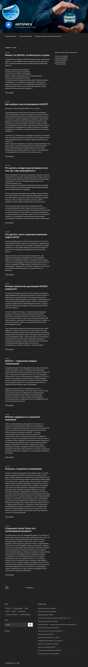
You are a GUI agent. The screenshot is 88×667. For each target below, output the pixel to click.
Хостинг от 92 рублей (62, 56)
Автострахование (18, 608)
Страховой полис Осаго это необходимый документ (20, 530)
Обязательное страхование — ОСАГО (48, 637)
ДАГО (26, 608)
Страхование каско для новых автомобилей (50, 631)
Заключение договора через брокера (48, 627)
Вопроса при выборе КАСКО (46, 634)
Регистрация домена (62, 58)
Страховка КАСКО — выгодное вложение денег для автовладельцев (57, 624)
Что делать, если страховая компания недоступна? (26, 236)
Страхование (22, 611)
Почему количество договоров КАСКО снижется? (26, 287)
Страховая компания (25, 36)
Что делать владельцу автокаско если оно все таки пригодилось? (26, 169)
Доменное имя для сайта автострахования (48, 36)
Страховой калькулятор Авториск (47, 611)
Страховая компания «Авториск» (47, 608)
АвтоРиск (8, 608)
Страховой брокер (25, 614)
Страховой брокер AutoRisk (45, 615)
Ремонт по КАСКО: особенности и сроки (27, 55)
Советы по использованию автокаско (48, 644)
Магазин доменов (61, 62)
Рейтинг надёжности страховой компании (22, 418)
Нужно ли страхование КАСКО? (47, 647)
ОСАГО (14, 611)
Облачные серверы (61, 60)
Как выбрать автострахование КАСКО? (26, 104)
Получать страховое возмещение (23, 468)
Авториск (23, 24)
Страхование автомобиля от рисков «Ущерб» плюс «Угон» (54, 618)
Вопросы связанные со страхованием (48, 653)
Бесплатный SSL (60, 64)
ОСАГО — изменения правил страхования (21, 362)
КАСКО (8, 611)
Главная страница (10, 36)
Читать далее (9, 92)
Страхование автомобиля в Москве (48, 621)
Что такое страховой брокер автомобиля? (49, 650)
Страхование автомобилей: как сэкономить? (50, 640)
